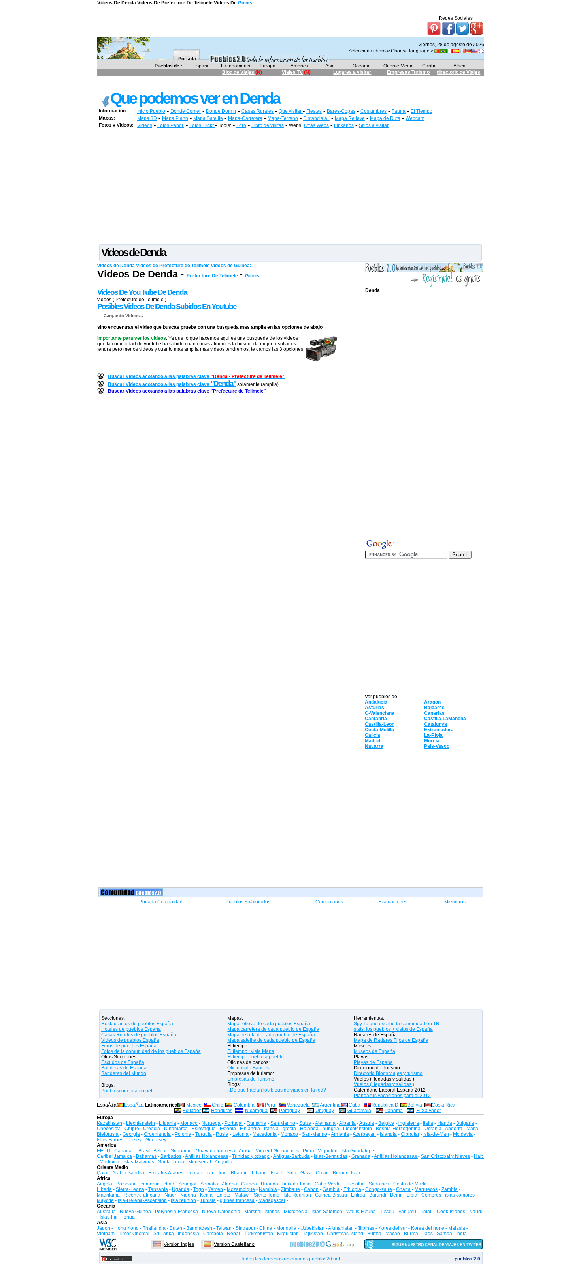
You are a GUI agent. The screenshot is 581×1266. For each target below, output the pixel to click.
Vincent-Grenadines (277, 1151)
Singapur (245, 1228)
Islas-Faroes (110, 1139)
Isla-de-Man (436, 1134)
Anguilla (223, 1162)
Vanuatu (407, 1211)
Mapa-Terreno (283, 118)
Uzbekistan (312, 1228)
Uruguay (324, 1110)
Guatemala (359, 1110)
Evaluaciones (392, 902)
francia (271, 1128)
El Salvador (428, 1110)
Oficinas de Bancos (248, 1068)
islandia (388, 1134)
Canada (123, 1151)
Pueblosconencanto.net (126, 1091)
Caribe (429, 66)
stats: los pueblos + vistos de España (393, 1029)
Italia (428, 1123)
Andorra (453, 1128)
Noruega (211, 1123)
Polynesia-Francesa (176, 1211)
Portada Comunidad (161, 902)
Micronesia (295, 1211)
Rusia (222, 1134)
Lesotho (356, 1184)
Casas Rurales (257, 111)
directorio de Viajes (458, 72)
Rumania (256, 1123)
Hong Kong (126, 1228)
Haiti (479, 1156)
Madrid (372, 740)
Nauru (476, 1211)
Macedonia (265, 1134)
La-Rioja (433, 735)
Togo (198, 1189)
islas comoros (460, 1195)
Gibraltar (410, 1134)
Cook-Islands (451, 1211)
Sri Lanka (163, 1233)
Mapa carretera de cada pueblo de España (273, 1029)
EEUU (103, 1151)
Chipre (131, 1128)
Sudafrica (379, 1184)
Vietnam (106, 1233)
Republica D (385, 1105)
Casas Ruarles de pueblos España (138, 1035)
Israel (277, 1173)
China (265, 1228)
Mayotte (105, 1200)
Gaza (306, 1173)
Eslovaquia (204, 1128)
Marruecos (426, 1189)
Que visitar (291, 111)
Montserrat (199, 1162)
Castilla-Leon (379, 724)
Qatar (103, 1173)
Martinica (109, 1162)
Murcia (432, 740)
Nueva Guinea (135, 1211)
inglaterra (408, 1123)
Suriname (181, 1151)
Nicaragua (256, 1110)
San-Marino (314, 1134)
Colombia (244, 1105)
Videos (144, 125)
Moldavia (463, 1134)
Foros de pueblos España (129, 1046)
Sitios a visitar (374, 125)
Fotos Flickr (202, 125)
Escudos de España (122, 1062)
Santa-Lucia (171, 1162)
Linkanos (344, 125)
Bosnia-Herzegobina (398, 1128)
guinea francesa (237, 1200)
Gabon (311, 1189)
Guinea (249, 1184)
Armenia (340, 1134)
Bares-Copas (341, 111)
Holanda (309, 1128)
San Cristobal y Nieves (445, 1156)
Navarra (374, 746)
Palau (426, 1211)
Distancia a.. (316, 118)
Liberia (104, 1189)
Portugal (233, 1123)
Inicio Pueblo (151, 111)
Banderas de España (124, 1068)
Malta (472, 1128)
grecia (289, 1128)
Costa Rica (443, 1105)
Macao (392, 1233)
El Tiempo (421, 111)
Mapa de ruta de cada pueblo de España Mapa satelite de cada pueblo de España (271, 1037)
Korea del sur (392, 1228)
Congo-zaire (378, 1189)
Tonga (128, 1217)
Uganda (180, 1189)
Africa (459, 66)
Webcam (415, 118)
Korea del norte (427, 1228)
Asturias (374, 707)
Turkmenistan (258, 1233)
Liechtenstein (140, 1123)
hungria (331, 1128)
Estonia (228, 1128)
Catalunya (435, 724)
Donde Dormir (221, 111)
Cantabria (376, 718)
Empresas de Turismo (250, 1079)
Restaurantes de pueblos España (137, 1023)
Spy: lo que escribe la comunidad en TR (397, 1023)
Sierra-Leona (130, 1189)
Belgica (386, 1123)
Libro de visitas (267, 125)
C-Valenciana (379, 713)
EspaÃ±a (134, 1105)
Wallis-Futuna (361, 1211)
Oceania (362, 66)
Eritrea (358, 1195)
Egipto (223, 1195)
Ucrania (432, 1128)
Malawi (242, 1195)
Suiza (305, 1123)
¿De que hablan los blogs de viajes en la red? (276, 1090)
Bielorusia (108, 1134)
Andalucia (376, 702)
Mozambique (241, 1189)
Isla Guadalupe (357, 1151)
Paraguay (289, 1110)
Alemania (325, 1123)
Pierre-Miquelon (320, 1151)
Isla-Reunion (297, 1195)
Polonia (183, 1134)
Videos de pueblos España (130, 1040)
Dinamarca (176, 1128)
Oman (322, 1173)
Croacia (151, 1128)
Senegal (187, 1184)
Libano (259, 1173)
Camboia (213, 1233)
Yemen (215, 1189)
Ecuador (192, 1110)
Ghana (403, 1189)
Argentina (330, 1105)
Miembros (455, 902)
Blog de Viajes (238, 72)
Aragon (432, 702)
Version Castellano (234, 1244)
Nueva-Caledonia (221, 1211)
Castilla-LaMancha (445, 718)
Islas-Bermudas (330, 1156)
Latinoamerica (236, 66)
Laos (427, 1233)
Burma (374, 1233)
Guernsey (155, 1139)
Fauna (399, 111)
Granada (360, 1156)
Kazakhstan (109, 1123)
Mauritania (108, 1195)
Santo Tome (266, 1195)
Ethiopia (352, 1189)
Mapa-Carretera (245, 118)
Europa (267, 66)
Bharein (239, 1173)
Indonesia (188, 1233)
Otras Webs (316, 125)
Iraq (223, 1173)
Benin (396, 1195)
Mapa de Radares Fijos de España (391, 1040)
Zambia (449, 1189)
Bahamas (146, 1156)
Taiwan (224, 1228)
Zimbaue (290, 1189)
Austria (366, 1123)
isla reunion (183, 1200)
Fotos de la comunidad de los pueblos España (151, 1051)
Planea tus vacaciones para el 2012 (392, 1095)
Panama (394, 1110)
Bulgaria (465, 1123)
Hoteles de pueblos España (131, 1029)
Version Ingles (179, 1244)
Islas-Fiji (108, 1217)
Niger (170, 1195)
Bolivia (414, 1105)
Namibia (268, 1189)
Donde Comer (185, 111)
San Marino (282, 1123)
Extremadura (439, 729)
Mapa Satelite (208, 118)
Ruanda (269, 1184)
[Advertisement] (241, 83)
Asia (330, 66)
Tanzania (158, 1189)
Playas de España (373, 1062)
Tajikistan (313, 1233)
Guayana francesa (215, 1151)
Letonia (240, 1134)
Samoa (444, 1233)
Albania (347, 1123)
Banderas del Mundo (123, 1073)
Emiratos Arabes (165, 1173)
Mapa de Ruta (385, 118)
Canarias (434, 713)
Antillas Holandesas (206, 1156)
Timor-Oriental (134, 1233)
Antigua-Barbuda (291, 1156)
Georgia (131, 1134)
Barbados (170, 1156)
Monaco (189, 1123)
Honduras (221, 1110)
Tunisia (208, 1200)
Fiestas (314, 111)
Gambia (331, 1189)
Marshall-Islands (262, 1211)
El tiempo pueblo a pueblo (255, 1057)
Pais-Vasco (436, 746)
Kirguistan (288, 1233)
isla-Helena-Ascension (142, 1200)
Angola (104, 1184)
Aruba (245, 1151)
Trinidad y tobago (251, 1156)
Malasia (456, 1228)
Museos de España (374, 1051)
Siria (291, 1173)
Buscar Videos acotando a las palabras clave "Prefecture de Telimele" (187, 391)
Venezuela (298, 1105)
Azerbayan (364, 1134)
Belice (160, 1151)
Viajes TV (292, 72)
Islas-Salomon (326, 1211)
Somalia (209, 1184)
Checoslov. (109, 1128)
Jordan (194, 1173)
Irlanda (444, 1123)
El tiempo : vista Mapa (250, 1051)
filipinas (366, 1228)
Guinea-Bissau (331, 1195)
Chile (217, 1105)
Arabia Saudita (128, 1173)
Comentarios (329, 902)
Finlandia (250, 1128)
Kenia (206, 1195)
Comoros (431, 1195)
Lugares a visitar (352, 72)
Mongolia (286, 1228)
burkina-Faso (296, 1184)
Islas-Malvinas (138, 1162)
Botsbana (126, 1184)
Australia (106, 1211)
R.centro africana (142, 1195)
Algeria (229, 1184)
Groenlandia (157, 1134)
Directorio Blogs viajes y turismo (388, 1073)
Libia (412, 1195)
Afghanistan (341, 1228)
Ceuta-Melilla (379, 729)
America (299, 66)
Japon (103, 1228)
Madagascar (271, 1200)
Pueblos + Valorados (248, 902)
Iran (210, 1173)
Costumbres (373, 111)
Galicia (372, 735)
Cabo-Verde (328, 1184)
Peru (270, 1105)
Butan (176, 1228)
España (201, 66)
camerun (150, 1184)
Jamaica (123, 1156)
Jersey (134, 1139)
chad (169, 1184)
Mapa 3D (147, 118)
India (461, 1233)
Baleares (434, 707)
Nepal (233, 1233)
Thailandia (155, 1228)
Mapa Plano (175, 118)
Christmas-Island (345, 1233)
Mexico (194, 1105)
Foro (241, 125)
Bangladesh (199, 1228)
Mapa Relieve (350, 118)
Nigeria (188, 1195)
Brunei (340, 1173)
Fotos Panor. (170, 125)
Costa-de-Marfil (409, 1184)
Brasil (144, 1151)
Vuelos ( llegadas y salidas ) (384, 1084)
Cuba (354, 1105)
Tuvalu (387, 1211)
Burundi (377, 1195)
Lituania (167, 1123)
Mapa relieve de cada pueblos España (268, 1023)
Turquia (203, 1134)
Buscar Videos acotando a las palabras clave (196, 376)
